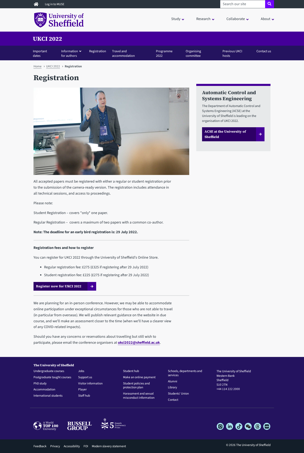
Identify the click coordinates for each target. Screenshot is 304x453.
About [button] (265, 18)
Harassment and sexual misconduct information (138, 396)
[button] (72, 53)
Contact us (263, 51)
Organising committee (193, 53)
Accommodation (44, 390)
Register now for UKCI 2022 (58, 286)
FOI (86, 446)
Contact (173, 400)
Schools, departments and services (185, 373)
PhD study (40, 384)
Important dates (40, 53)
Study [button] (175, 18)
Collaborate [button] (235, 18)
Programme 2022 (164, 53)
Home (38, 66)
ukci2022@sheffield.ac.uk (139, 342)
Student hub (131, 371)
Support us (85, 377)
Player (82, 390)
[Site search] (269, 4)
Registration (97, 51)
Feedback (40, 446)
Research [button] (203, 18)
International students (48, 396)
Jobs (81, 371)
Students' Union (178, 394)
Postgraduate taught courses (52, 377)
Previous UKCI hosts (232, 53)
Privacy (55, 446)
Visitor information (90, 384)
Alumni (172, 381)
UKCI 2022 (47, 39)
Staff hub (84, 396)
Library (172, 387)
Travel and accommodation (123, 53)
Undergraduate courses (49, 371)
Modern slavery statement (109, 446)
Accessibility (72, 446)
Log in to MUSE (55, 4)
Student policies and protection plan (136, 386)
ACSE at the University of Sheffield (225, 134)
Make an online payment (139, 377)
